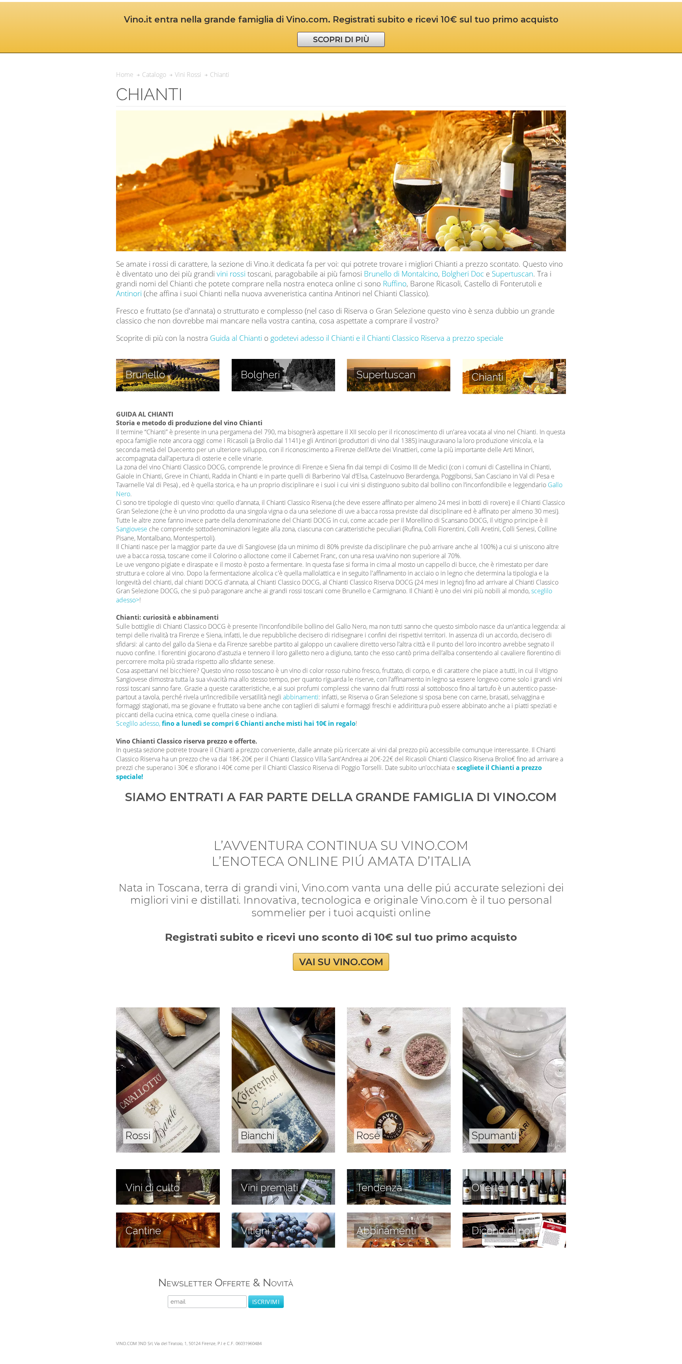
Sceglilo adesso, (236, 723)
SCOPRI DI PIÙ (341, 39)
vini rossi (231, 273)
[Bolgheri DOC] (283, 363)
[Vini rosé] (399, 1011)
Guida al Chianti (236, 338)
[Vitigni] (283, 1217)
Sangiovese (131, 529)
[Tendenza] (399, 1173)
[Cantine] (168, 1217)
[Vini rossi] (168, 1011)
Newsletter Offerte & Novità (225, 1282)
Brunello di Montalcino (401, 273)
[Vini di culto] (168, 1173)
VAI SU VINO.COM (341, 962)
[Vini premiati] (283, 1173)
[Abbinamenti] (399, 1217)
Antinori (129, 293)
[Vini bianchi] (283, 1011)
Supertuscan (512, 273)
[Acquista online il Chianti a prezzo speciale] (514, 363)
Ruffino (395, 283)
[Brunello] (167, 363)
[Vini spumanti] (514, 1011)
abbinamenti (301, 697)
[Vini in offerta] (514, 1173)
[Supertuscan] (398, 363)
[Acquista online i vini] (514, 1217)
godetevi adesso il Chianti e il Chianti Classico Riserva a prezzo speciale (386, 338)
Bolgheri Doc (463, 273)
